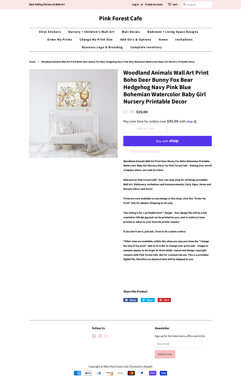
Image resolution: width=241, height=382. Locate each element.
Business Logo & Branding (102, 47)
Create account (153, 4)
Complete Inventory (146, 47)
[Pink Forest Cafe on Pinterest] (100, 336)
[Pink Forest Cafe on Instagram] (106, 336)
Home (163, 40)
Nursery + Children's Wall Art (91, 32)
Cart (174, 4)
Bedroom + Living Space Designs (172, 32)
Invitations (184, 40)
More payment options (145, 151)
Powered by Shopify (141, 366)
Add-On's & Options (135, 40)
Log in (135, 4)
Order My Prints (59, 40)
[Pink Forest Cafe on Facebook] (94, 336)
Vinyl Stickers (50, 32)
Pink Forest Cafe (120, 18)
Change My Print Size (96, 40)
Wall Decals (131, 32)
